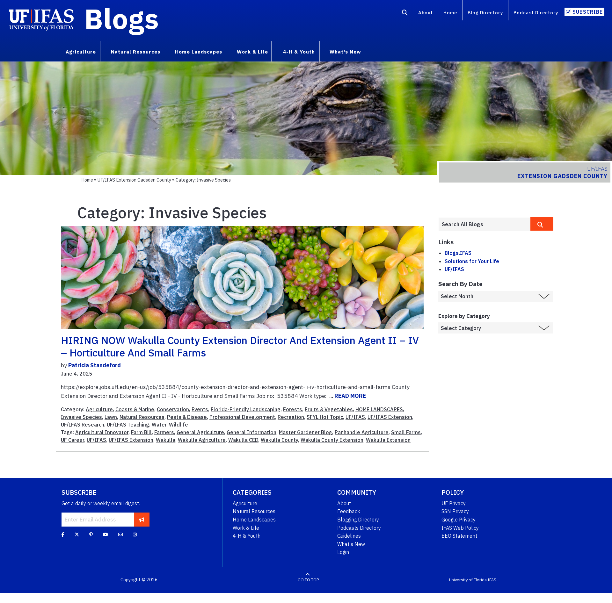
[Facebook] (63, 534)
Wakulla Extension (388, 440)
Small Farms (406, 432)
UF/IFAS (355, 417)
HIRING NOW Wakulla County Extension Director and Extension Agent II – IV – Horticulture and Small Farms (240, 346)
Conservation (173, 409)
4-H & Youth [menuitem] (299, 51)
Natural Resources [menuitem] (135, 51)
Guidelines (349, 536)
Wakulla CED (243, 440)
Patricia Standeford (94, 365)
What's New (351, 544)
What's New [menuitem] (345, 51)
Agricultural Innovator (101, 432)
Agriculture (99, 409)
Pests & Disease (187, 417)
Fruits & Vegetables (329, 409)
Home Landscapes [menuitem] (198, 51)
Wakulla (165, 440)
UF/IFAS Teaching (128, 424)
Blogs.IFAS (458, 253)
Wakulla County (279, 440)
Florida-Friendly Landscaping (245, 409)
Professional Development (242, 417)
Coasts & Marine (134, 409)
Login (343, 552)
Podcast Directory (536, 13)
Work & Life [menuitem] (252, 51)
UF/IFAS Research (82, 424)
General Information (251, 432)
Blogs (121, 18)
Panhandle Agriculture (362, 432)
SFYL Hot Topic (325, 417)
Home (450, 13)
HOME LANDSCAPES (379, 409)
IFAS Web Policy (460, 528)
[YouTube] (105, 534)
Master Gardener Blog (305, 432)
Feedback (348, 511)
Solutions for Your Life (472, 261)
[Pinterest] (91, 534)
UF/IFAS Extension (390, 417)
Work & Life (246, 528)
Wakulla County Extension (332, 440)
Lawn (111, 417)
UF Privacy (453, 503)
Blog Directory (485, 13)
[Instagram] (135, 534)
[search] (541, 224)
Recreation (291, 417)
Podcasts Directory (359, 528)
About (425, 13)
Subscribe (587, 12)
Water (159, 424)
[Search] (405, 13)
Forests (292, 409)
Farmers (164, 432)
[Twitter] (77, 534)
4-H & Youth (246, 536)
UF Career (72, 440)
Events (200, 409)
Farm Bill (141, 432)
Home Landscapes (254, 519)
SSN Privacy (455, 511)
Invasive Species (81, 417)
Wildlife (178, 424)
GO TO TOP (308, 580)
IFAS (492, 580)
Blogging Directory (358, 519)
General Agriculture (200, 432)
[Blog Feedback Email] (120, 534)
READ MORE (350, 395)
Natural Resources (142, 417)
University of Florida (468, 580)
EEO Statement (459, 536)
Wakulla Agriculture (202, 440)
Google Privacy (458, 519)
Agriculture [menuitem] (81, 51)
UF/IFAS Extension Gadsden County (134, 180)
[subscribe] (142, 520)
